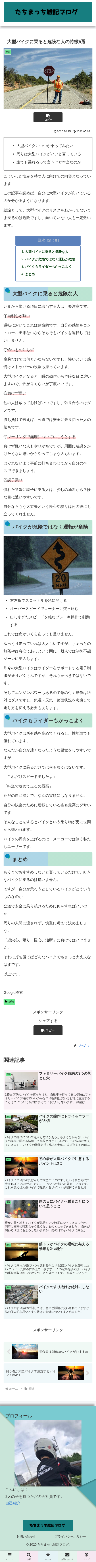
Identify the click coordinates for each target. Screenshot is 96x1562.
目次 (41, 240)
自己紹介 (13, 1503)
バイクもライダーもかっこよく (48, 266)
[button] (47, 117)
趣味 (11, 1001)
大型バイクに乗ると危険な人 (47, 251)
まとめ (30, 274)
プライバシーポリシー (70, 1536)
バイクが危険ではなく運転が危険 (50, 259)
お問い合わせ (26, 1536)
